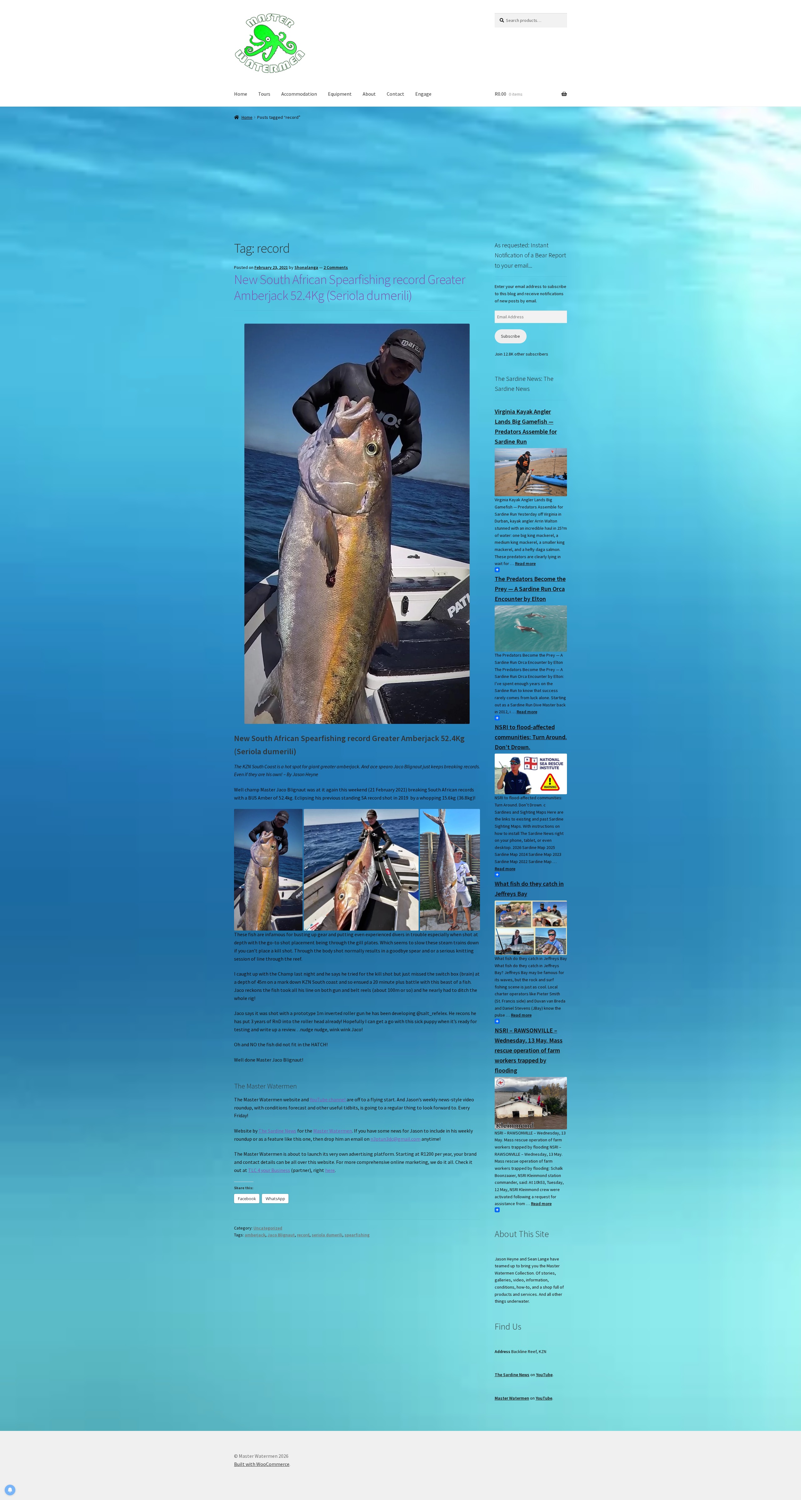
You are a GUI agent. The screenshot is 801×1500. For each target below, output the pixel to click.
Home (240, 94)
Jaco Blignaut (281, 1235)
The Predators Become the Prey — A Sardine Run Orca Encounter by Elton (530, 589)
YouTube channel (328, 1099)
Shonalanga (306, 267)
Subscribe (510, 336)
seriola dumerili (327, 1235)
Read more (525, 563)
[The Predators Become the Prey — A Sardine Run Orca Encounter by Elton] (531, 628)
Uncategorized (267, 1228)
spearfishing (357, 1235)
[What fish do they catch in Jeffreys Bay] (531, 928)
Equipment (340, 94)
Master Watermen (332, 1131)
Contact (395, 94)
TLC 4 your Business (269, 1170)
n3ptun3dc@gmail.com (395, 1139)
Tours (264, 94)
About (369, 94)
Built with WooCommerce (261, 1464)
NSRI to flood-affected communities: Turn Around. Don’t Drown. (531, 737)
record (303, 1235)
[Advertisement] (400, 167)
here (330, 1170)
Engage (423, 94)
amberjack (255, 1235)
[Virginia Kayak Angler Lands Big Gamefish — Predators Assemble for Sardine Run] (531, 472)
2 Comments (336, 267)
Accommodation (299, 94)
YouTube (544, 1374)
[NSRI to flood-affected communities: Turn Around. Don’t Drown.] (531, 774)
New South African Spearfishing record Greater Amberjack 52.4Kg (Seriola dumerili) (349, 287)
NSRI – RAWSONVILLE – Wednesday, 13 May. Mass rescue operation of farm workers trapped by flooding (529, 1050)
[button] (268, 870)
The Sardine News (277, 1131)
